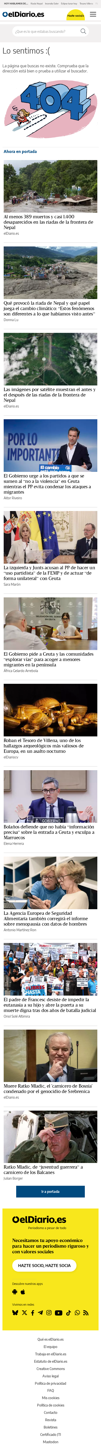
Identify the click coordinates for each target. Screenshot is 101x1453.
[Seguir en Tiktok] (68, 1312)
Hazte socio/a (75, 15)
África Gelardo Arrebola (21, 671)
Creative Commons (51, 1369)
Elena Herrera (14, 843)
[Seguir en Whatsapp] (77, 1313)
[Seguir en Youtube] (59, 1312)
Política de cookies (50, 1405)
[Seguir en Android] (14, 1292)
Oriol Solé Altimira (17, 1016)
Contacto (50, 1412)
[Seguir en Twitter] (24, 1313)
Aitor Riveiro (13, 498)
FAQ (50, 1390)
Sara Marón (12, 584)
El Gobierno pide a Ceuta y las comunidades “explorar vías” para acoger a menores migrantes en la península (48, 659)
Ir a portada (50, 1191)
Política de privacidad (50, 1383)
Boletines (50, 1427)
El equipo (50, 1347)
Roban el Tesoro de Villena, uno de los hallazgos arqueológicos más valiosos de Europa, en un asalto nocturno (44, 745)
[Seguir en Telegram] (40, 1313)
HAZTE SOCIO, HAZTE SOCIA (44, 1265)
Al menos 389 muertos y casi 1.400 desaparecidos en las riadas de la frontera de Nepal (48, 222)
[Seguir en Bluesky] (15, 1313)
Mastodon (50, 1442)
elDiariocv (11, 757)
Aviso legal (50, 1376)
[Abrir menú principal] (93, 14)
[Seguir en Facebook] (32, 1312)
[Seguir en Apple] (23, 1292)
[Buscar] (83, 31)
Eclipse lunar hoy (69, 3)
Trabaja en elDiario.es (50, 1354)
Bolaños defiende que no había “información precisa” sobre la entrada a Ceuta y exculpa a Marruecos (49, 832)
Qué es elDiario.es (50, 1339)
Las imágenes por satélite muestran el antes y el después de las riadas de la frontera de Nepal (50, 394)
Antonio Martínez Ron (20, 930)
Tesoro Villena (86, 3)
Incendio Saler (52, 3)
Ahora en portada (20, 151)
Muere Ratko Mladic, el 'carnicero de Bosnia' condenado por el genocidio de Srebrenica (48, 1088)
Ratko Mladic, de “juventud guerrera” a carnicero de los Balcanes (43, 1169)
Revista (50, 1420)
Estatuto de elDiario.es (50, 1361)
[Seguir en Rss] (85, 1313)
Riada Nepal (37, 3)
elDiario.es (11, 233)
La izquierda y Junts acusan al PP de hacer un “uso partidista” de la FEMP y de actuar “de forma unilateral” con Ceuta (49, 573)
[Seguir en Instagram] (48, 1313)
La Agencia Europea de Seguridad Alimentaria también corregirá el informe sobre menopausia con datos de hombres (46, 918)
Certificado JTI (50, 1434)
